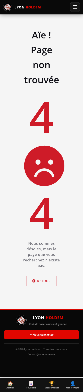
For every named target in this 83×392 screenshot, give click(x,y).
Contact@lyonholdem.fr (41, 354)
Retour (44, 281)
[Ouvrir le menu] (75, 7)
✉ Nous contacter (42, 334)
